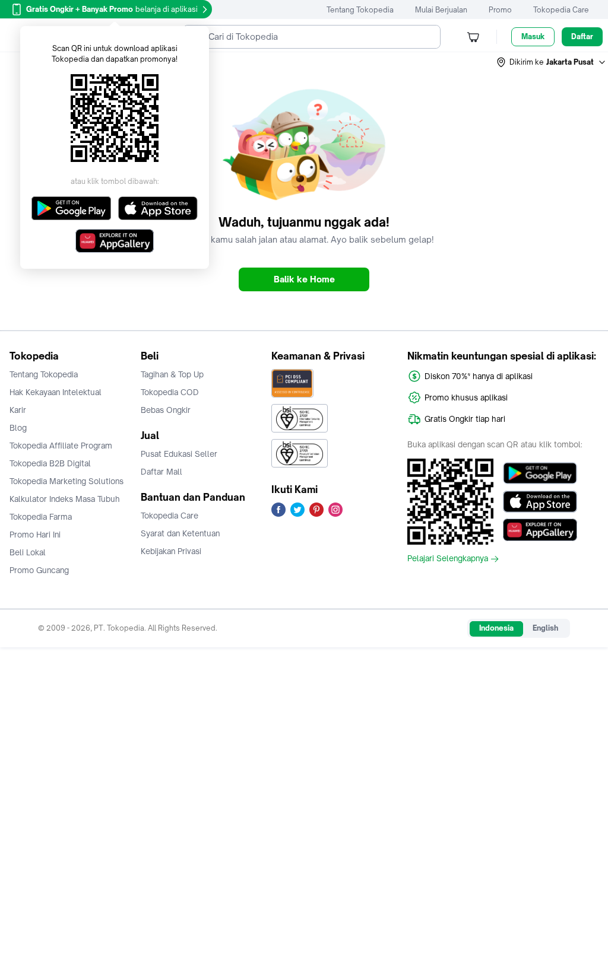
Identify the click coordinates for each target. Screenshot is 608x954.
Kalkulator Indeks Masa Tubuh (65, 499)
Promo (500, 9)
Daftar (582, 36)
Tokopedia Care (561, 9)
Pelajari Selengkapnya (447, 559)
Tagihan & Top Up (172, 374)
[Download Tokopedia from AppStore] (540, 501)
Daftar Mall (161, 471)
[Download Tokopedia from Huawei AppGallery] (540, 530)
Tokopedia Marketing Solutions (67, 481)
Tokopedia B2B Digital (50, 463)
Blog (18, 428)
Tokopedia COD (170, 392)
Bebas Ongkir (166, 410)
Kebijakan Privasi (171, 551)
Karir (18, 410)
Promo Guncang (39, 570)
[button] (551, 62)
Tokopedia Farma (41, 516)
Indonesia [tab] (496, 628)
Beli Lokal (28, 552)
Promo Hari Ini (35, 534)
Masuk (532, 36)
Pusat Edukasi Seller (179, 454)
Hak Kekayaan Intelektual (56, 392)
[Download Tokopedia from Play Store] (540, 473)
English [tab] (545, 628)
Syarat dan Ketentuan (180, 533)
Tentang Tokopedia (360, 9)
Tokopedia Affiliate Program (61, 445)
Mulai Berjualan (441, 9)
